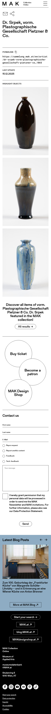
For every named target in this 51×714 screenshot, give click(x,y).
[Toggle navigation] (45, 4)
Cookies (5, 709)
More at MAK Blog (24, 605)
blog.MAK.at (24, 632)
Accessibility (7, 705)
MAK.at (24, 624)
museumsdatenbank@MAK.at (12, 666)
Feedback (10, 456)
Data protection (8, 698)
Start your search (24, 617)
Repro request (12, 445)
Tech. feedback (12, 461)
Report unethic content (15, 450)
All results (24, 326)
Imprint (5, 702)
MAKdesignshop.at (24, 639)
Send (25, 524)
